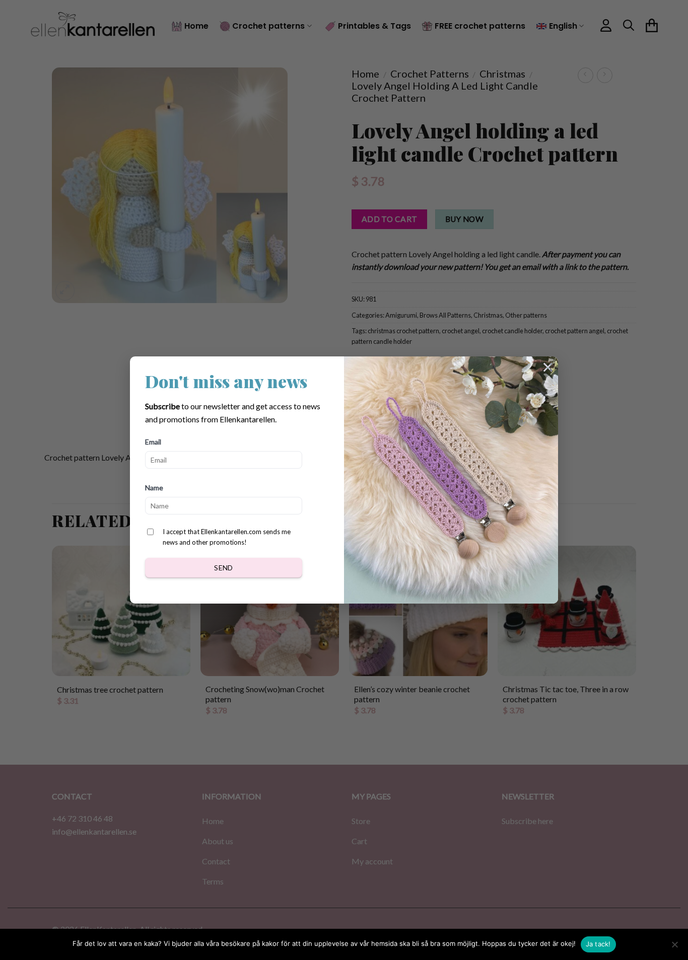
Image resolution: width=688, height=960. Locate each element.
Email (153, 441)
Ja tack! (598, 944)
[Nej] (674, 947)
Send (223, 567)
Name (154, 487)
